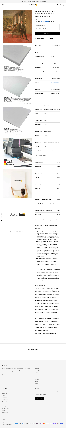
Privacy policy (5, 399)
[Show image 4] (17, 231)
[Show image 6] (20, 231)
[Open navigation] (2, 4)
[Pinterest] (2, 374)
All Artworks (37, 368)
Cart (3, 391)
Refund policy (5, 412)
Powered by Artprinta (7, 424)
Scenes (36, 383)
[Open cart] (63, 5)
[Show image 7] (22, 231)
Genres (36, 381)
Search (3, 403)
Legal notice (4, 397)
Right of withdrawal (6, 401)
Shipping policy (5, 406)
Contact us (4, 393)
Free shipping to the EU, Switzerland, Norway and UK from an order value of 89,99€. (33, 1)
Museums (37, 374)
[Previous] (10, 231)
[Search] (60, 5)
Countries (37, 379)
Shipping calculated (45, 21)
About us (4, 410)
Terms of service (5, 408)
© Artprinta (5, 422)
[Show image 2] (14, 231)
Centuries (37, 377)
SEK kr (4, 419)
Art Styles (36, 372)
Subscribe (39, 398)
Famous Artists (38, 370)
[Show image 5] (19, 231)
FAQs (3, 395)
